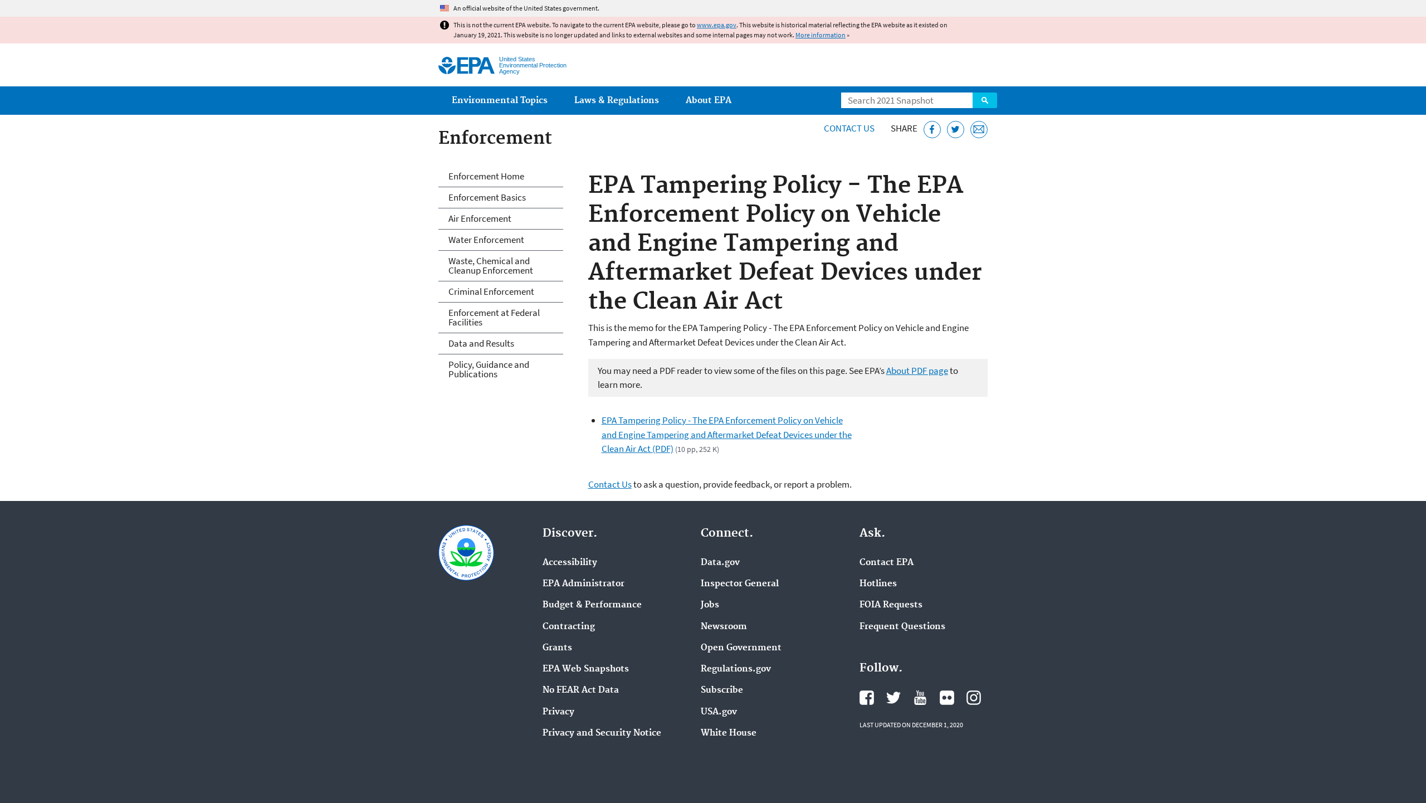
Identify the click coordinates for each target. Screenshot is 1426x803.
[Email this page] (979, 129)
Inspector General (740, 584)
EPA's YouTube (920, 697)
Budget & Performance (592, 605)
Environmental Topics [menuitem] (500, 100)
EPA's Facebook (866, 697)
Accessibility (570, 563)
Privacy (558, 712)
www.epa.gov (716, 25)
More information (820, 35)
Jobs (710, 605)
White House (728, 733)
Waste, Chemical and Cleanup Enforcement (490, 265)
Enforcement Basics (487, 197)
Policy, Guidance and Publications (488, 369)
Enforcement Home (486, 176)
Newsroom (724, 627)
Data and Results (481, 343)
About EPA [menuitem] (708, 100)
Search (985, 100)
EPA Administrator (583, 584)
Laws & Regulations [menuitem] (616, 100)
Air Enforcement (479, 218)
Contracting (569, 627)
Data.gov (720, 563)
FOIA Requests (890, 605)
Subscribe (722, 690)
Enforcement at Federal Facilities (494, 317)
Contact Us (849, 128)
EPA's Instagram (973, 697)
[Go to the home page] (466, 65)
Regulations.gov (736, 669)
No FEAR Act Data (581, 690)
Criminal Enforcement (491, 291)
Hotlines (878, 584)
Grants (557, 648)
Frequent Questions (902, 627)
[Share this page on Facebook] (932, 129)
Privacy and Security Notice (602, 733)
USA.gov (719, 712)
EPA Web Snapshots (586, 669)
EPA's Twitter (893, 697)
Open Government (741, 648)
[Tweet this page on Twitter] (955, 129)
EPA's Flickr (947, 697)
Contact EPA (886, 563)
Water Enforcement (486, 239)
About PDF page (917, 370)
